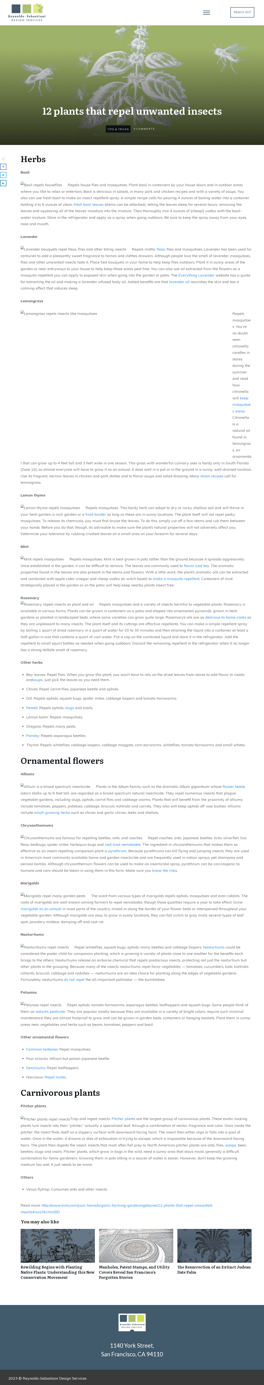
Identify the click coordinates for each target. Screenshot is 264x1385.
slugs (69, 707)
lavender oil (179, 281)
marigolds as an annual (41, 908)
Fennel (32, 707)
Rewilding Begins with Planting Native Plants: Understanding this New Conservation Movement (58, 1256)
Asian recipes (211, 476)
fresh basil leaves (89, 204)
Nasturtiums (214, 947)
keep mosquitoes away (241, 404)
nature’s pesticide (50, 1011)
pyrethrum (117, 850)
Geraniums (35, 1067)
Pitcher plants (123, 1118)
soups (38, 679)
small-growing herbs (52, 812)
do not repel (74, 979)
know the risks (164, 870)
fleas (161, 249)
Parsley (32, 735)
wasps (230, 1145)
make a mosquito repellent (176, 578)
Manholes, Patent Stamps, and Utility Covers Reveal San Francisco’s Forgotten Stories (136, 1256)
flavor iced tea (196, 565)
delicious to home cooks (225, 617)
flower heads (234, 786)
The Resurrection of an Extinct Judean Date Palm (214, 1256)
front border (95, 514)
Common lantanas (42, 1049)
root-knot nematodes (123, 844)
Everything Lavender (196, 275)
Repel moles (55, 1077)
